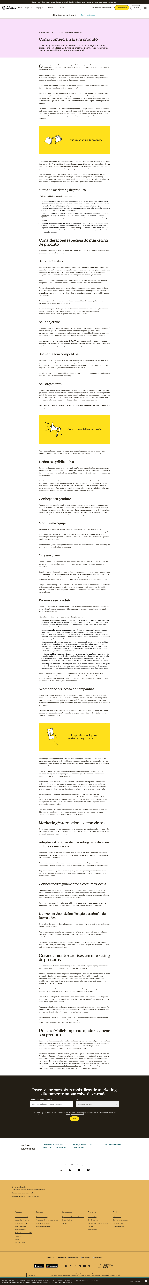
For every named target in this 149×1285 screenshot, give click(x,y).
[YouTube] (84, 1266)
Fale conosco (117, 1217)
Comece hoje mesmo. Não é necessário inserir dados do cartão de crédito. (94, 2)
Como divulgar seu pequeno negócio (23, 1193)
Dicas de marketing (41, 1217)
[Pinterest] (89, 1266)
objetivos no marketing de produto (61, 196)
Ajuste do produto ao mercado (71, 32)
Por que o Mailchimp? (21, 1217)
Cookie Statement (68, 1282)
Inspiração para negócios (82, 1144)
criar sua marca (96, 1061)
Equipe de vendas (118, 1226)
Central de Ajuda (118, 1223)
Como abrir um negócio (112, 1144)
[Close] (146, 1281)
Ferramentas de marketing (53, 1144)
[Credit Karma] (73, 1258)
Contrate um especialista (120, 1220)
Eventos (64, 1223)
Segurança (18, 1236)
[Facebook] (66, 1266)
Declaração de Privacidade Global (75, 1114)
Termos (79, 1277)
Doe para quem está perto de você (98, 1223)
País (77, 1099)
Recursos (51, 7)
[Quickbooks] (85, 1258)
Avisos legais (85, 1277)
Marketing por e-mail (21, 1223)
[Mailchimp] (97, 1258)
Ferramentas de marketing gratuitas (47, 1220)
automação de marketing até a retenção (65, 1066)
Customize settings (135, 1281)
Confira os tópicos (88, 15)
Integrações (39, 7)
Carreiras (90, 1226)
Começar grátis (122, 7)
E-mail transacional (20, 1226)
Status (17, 1239)
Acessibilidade (92, 1229)
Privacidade (73, 1277)
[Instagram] (75, 1266)
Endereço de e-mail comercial (41, 1099)
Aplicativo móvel (20, 1242)
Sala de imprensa (93, 1220)
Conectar (136, 7)
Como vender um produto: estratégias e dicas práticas (28, 1189)
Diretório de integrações (43, 1226)
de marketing (75, 228)
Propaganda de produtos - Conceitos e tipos (25, 1196)
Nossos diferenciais (20, 1229)
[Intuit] (52, 1258)
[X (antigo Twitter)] (71, 1266)
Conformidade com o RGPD (23, 1233)
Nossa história (92, 1217)
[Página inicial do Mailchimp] (9, 7)
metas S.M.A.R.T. (70, 341)
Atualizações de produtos (22, 1220)
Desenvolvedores (67, 1220)
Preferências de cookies (96, 1277)
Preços (61, 7)
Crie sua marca (78, 1147)
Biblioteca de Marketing (64, 15)
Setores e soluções (24, 7)
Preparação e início (46, 32)
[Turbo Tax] (62, 1258)
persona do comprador (100, 267)
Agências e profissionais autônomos (73, 1217)
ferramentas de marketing (49, 1061)
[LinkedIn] (80, 1266)
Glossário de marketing (43, 1223)
